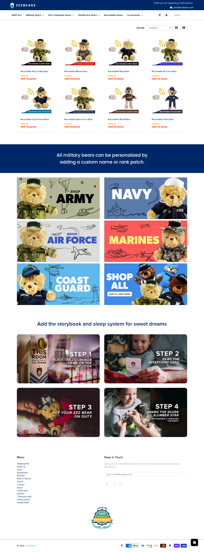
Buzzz (20, 487)
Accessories (133, 15)
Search (20, 481)
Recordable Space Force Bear (78, 119)
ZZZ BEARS (30, 545)
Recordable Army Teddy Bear (34, 71)
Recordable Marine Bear (75, 71)
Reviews (21, 475)
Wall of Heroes (24, 478)
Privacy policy (23, 499)
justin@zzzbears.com (183, 7)
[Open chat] (194, 542)
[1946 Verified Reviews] (102, 529)
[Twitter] (107, 484)
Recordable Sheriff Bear (119, 119)
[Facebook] (114, 484)
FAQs (19, 469)
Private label (23, 502)
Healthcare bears (87, 15)
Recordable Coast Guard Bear (35, 119)
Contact (20, 484)
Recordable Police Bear (163, 119)
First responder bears (59, 15)
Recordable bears (113, 15)
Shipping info (23, 463)
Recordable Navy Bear (118, 71)
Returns (20, 493)
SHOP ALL (16, 15)
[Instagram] (121, 484)
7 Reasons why (24, 496)
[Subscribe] (183, 474)
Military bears (33, 15)
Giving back (22, 472)
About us (21, 466)
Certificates (22, 490)
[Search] (192, 15)
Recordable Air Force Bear (164, 71)
